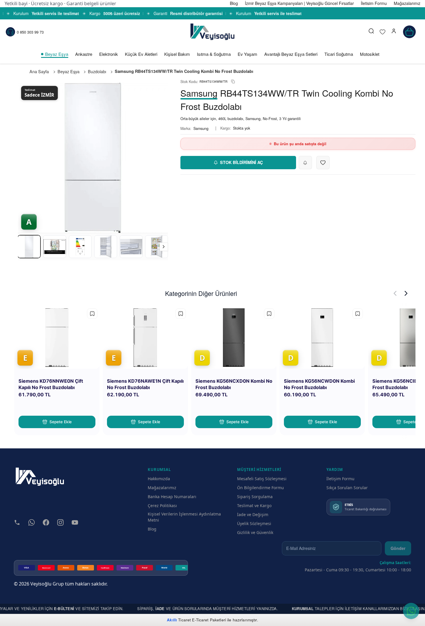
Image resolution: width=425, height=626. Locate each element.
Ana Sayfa (39, 71)
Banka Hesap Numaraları (172, 496)
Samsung (200, 128)
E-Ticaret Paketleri (209, 620)
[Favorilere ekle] (92, 313)
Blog (152, 529)
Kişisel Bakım (177, 54)
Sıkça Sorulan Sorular (347, 487)
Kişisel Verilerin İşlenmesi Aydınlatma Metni (184, 517)
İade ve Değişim (252, 514)
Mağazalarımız (162, 487)
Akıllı (172, 620)
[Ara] (371, 31)
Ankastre (83, 54)
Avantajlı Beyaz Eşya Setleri (290, 54)
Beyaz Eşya (56, 54)
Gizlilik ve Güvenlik (255, 532)
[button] (393, 31)
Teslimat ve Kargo (254, 505)
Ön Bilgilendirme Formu (260, 487)
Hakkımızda (159, 478)
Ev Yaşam (247, 54)
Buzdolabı (97, 71)
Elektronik (108, 54)
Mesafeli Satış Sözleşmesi (262, 478)
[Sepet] (409, 31)
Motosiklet (369, 54)
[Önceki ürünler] (395, 293)
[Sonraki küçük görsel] (164, 246)
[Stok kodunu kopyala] (232, 81)
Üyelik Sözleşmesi (254, 523)
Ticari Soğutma (338, 54)
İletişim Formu (340, 478)
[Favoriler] (382, 32)
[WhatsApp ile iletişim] (411, 611)
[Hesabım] (393, 31)
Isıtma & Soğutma (214, 54)
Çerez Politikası (162, 505)
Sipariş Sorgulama (255, 496)
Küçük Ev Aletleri (141, 54)
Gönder (398, 548)
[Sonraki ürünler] (406, 293)
